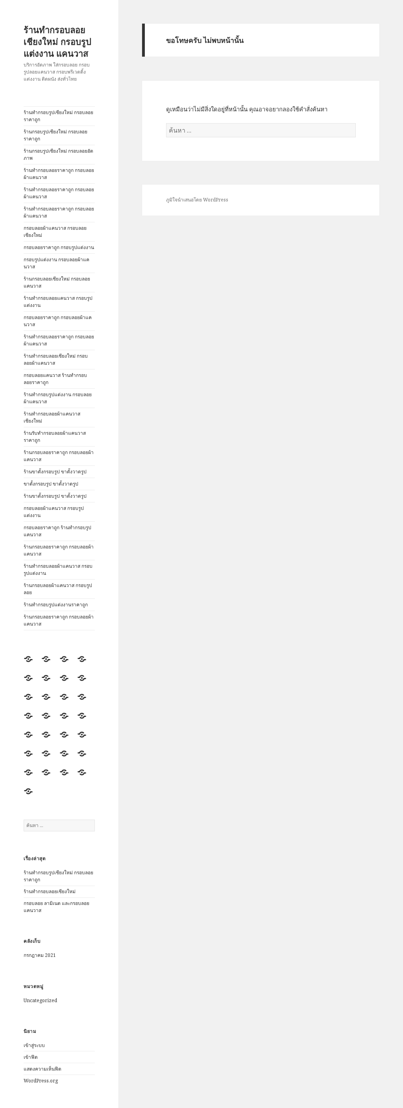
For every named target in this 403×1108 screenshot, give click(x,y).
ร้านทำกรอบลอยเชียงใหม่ (50, 891)
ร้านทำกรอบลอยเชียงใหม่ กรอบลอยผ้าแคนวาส (56, 359)
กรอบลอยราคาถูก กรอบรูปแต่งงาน (59, 247)
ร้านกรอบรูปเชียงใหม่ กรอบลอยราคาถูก (55, 135)
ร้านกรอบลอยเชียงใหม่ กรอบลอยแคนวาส (57, 282)
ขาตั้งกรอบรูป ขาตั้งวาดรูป (51, 483)
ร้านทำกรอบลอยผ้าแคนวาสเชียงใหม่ (52, 417)
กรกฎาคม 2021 (40, 955)
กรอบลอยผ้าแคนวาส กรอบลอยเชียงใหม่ (55, 231)
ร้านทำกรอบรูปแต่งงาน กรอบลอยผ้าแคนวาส (58, 398)
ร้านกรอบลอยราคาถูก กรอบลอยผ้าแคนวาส (59, 456)
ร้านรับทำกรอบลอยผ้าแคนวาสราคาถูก (55, 436)
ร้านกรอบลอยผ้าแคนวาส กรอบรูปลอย (58, 589)
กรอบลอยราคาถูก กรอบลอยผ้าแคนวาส (58, 321)
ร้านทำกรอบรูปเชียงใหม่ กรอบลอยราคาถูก (58, 116)
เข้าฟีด (31, 1057)
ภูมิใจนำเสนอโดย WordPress (197, 199)
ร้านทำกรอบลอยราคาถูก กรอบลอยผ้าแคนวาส (59, 174)
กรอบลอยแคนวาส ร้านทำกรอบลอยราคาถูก (55, 379)
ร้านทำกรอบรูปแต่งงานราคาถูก (56, 604)
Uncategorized (40, 1000)
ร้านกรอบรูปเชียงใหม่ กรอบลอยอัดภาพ (58, 154)
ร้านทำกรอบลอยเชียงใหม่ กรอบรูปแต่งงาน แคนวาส (57, 41)
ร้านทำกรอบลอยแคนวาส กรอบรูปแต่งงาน (58, 301)
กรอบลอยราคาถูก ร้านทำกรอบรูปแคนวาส (57, 531)
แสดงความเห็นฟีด (42, 1069)
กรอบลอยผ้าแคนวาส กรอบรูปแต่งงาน (54, 512)
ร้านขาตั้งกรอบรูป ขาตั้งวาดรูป (55, 471)
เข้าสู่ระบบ (34, 1045)
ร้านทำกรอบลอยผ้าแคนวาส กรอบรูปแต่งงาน (58, 569)
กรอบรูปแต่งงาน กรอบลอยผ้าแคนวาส (56, 263)
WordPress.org (41, 1080)
